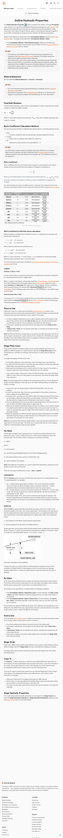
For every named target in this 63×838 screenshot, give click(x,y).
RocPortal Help (36, 826)
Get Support (35, 831)
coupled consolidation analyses (30, 302)
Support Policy (36, 824)
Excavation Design (7, 802)
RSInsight (5, 809)
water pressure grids (19, 618)
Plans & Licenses (7, 814)
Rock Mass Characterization (10, 807)
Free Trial (5, 821)
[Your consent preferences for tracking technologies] (60, 835)
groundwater (8, 289)
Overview (20, 8)
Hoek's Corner (36, 805)
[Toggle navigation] (58, 3)
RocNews (35, 809)
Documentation (31, 8)
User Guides (35, 802)
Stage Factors (44, 152)
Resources (35, 800)
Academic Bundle (7, 818)
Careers (4, 832)
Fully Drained (41, 283)
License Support (37, 822)
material (52, 27)
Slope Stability (6, 800)
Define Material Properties (25, 56)
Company (5, 830)
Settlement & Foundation (9, 805)
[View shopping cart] (51, 3)
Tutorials (43, 8)
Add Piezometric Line (39, 311)
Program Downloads (38, 817)
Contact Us (5, 835)
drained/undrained (31, 92)
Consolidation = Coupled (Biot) (47, 281)
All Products (5, 811)
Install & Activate (37, 820)
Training (34, 807)
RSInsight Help (36, 829)
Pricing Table (6, 816)
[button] (47, 3)
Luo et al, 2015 (54, 187)
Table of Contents (33, 13)
